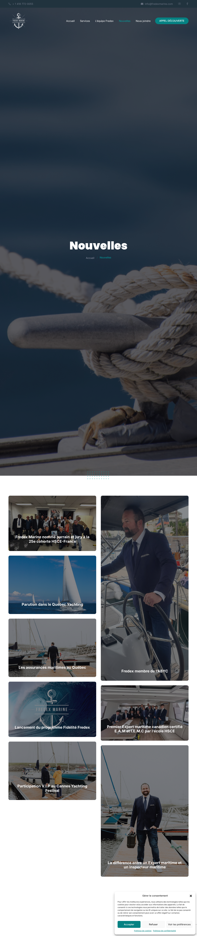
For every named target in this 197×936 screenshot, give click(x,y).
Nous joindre (143, 20)
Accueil (70, 20)
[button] (190, 895)
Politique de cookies (142, 931)
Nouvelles (124, 20)
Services (85, 20)
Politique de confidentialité (164, 931)
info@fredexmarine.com (159, 3)
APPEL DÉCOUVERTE (171, 20)
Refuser (153, 924)
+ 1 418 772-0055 (22, 3)
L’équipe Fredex (104, 20)
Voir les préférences (179, 924)
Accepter (129, 924)
